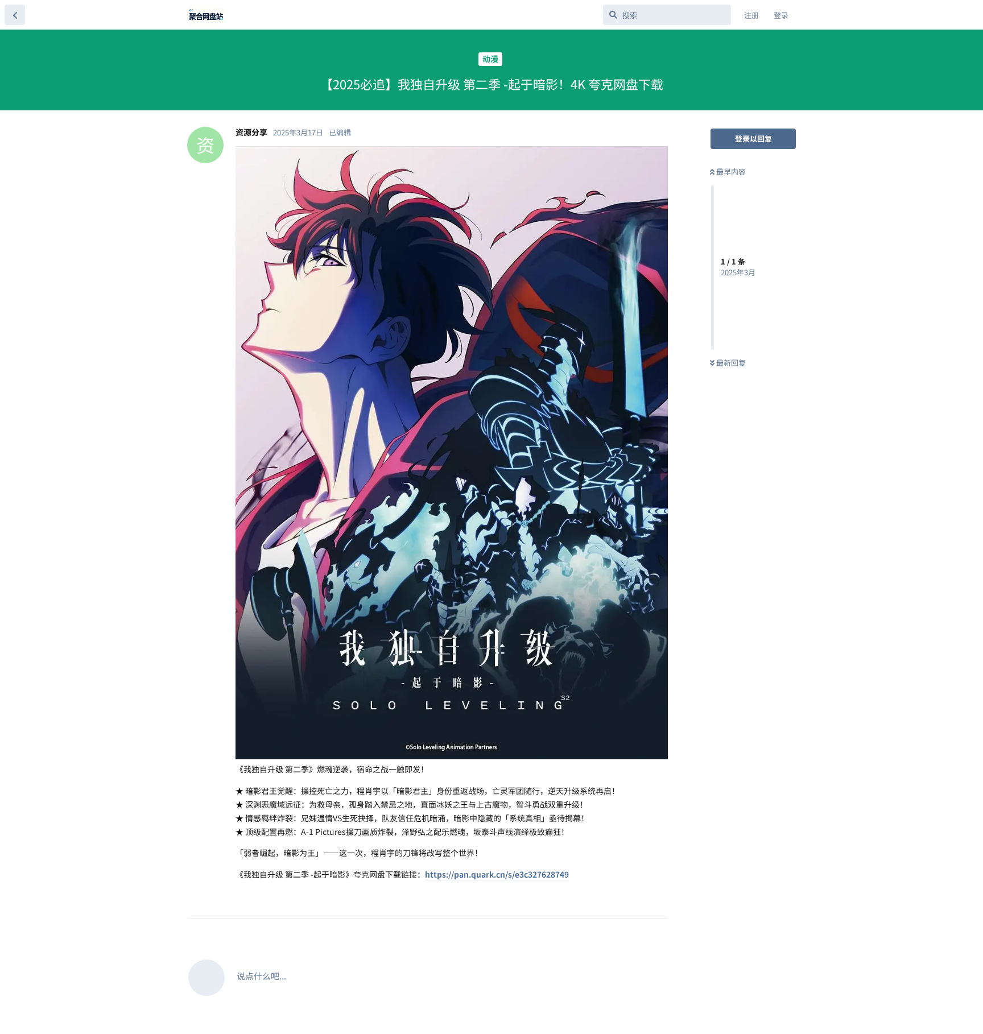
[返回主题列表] (15, 15)
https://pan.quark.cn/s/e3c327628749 (497, 874)
